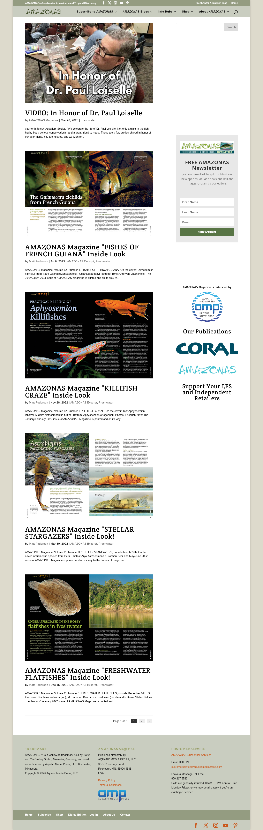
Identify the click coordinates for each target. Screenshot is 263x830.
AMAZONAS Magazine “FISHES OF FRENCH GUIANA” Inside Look (82, 250)
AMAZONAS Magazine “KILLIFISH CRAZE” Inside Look (81, 392)
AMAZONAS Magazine (43, 120)
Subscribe (44, 814)
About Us (109, 814)
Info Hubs (165, 11)
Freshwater (88, 120)
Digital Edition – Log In (83, 814)
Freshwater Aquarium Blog (211, 3)
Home (234, 3)
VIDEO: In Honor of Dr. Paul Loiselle (83, 112)
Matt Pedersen (38, 261)
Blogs (136, 11)
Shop (186, 11)
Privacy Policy (106, 780)
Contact (125, 814)
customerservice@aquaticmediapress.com (196, 766)
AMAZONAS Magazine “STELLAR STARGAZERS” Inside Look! (79, 533)
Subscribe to (95, 11)
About (212, 11)
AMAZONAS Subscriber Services (191, 754)
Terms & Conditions (110, 784)
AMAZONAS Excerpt (80, 261)
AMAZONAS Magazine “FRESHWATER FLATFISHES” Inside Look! (88, 674)
